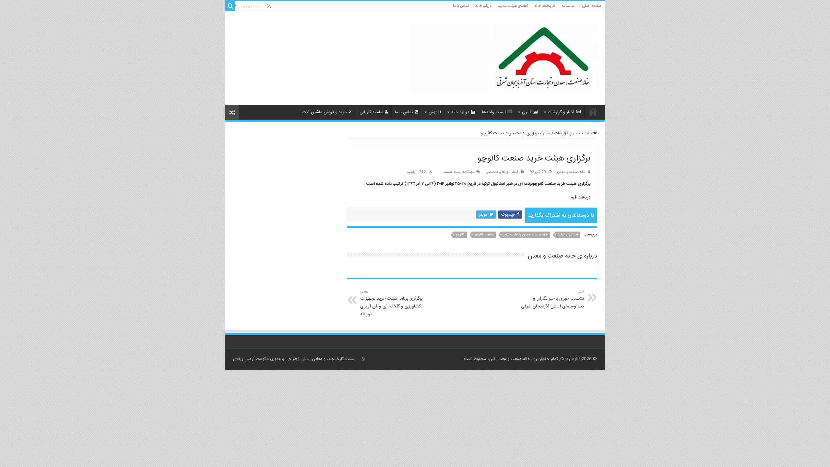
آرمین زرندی (244, 359)
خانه (589, 133)
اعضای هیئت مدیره (513, 6)
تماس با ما (461, 6)
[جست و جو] (230, 6)
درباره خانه (483, 6)
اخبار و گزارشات (561, 112)
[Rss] (269, 6)
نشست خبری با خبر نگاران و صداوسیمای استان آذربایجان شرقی (552, 299)
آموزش (435, 112)
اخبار (547, 133)
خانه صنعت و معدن (571, 172)
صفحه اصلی (591, 6)
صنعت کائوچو (483, 235)
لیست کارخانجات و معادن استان (328, 359)
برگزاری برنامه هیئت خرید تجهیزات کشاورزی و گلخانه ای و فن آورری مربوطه (391, 303)
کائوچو (460, 235)
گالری (526, 112)
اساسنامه (568, 6)
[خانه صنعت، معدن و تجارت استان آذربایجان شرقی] (504, 58)
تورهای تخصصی (498, 172)
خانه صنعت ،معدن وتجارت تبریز (525, 235)
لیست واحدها (494, 112)
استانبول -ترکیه (568, 235)
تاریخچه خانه (544, 6)
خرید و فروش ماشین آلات (324, 112)
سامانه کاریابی (371, 112)
